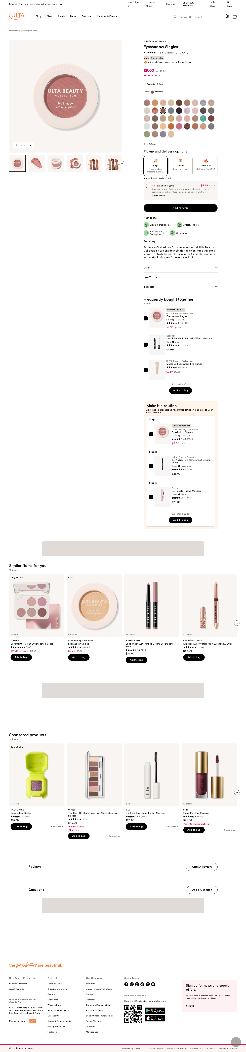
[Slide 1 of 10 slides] (17, 163)
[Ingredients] (181, 287)
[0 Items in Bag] (235, 16)
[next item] (121, 163)
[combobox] (181, 93)
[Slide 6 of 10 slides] (113, 163)
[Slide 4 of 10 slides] (75, 163)
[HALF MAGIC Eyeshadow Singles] (36, 782)
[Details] (181, 268)
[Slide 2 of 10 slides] (36, 163)
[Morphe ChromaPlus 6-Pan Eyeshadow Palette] (36, 613)
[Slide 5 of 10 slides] (94, 163)
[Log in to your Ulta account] (227, 16)
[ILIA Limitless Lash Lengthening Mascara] (151, 782)
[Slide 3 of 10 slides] (56, 163)
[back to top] (236, 1042)
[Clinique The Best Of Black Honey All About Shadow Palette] (94, 787)
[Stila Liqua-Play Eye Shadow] (209, 784)
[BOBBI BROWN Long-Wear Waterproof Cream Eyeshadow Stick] (151, 614)
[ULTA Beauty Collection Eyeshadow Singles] (94, 613)
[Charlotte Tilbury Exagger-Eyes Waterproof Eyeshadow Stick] (209, 613)
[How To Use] (181, 277)
